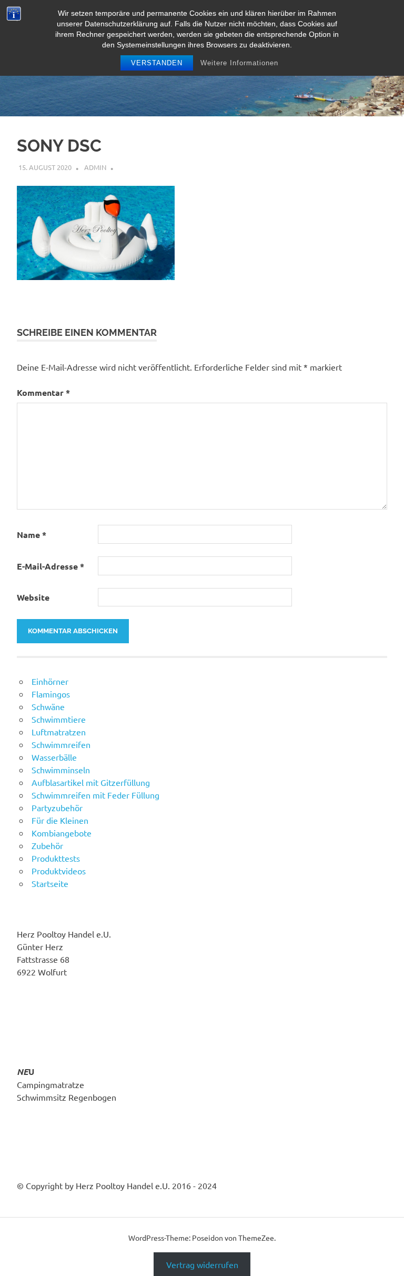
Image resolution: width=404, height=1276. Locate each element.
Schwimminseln (61, 769)
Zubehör (47, 845)
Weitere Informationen (239, 63)
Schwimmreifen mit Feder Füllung (95, 795)
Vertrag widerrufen (202, 1264)
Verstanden (157, 63)
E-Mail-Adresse (50, 566)
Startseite (50, 883)
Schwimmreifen (61, 744)
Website (33, 597)
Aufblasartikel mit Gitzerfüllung (91, 782)
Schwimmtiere (59, 719)
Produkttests (56, 858)
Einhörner (50, 681)
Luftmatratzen (59, 731)
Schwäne (48, 706)
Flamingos (51, 694)
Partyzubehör (57, 807)
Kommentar (43, 392)
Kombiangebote (62, 833)
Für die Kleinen (60, 820)
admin (95, 167)
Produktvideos (59, 870)
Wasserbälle (54, 757)
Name (31, 534)
